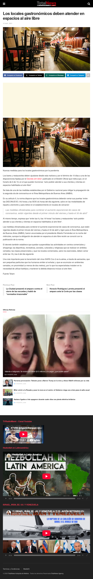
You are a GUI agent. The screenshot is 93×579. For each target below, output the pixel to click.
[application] (46, 476)
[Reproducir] (6, 498)
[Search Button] (89, 3)
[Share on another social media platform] (88, 75)
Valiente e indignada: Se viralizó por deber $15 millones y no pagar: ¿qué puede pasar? (37, 371)
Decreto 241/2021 (34, 178)
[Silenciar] (82, 498)
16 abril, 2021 (7, 23)
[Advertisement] (46, 100)
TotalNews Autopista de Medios (18, 573)
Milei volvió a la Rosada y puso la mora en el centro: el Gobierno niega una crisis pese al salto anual (52, 390)
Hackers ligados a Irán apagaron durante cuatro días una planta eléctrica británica (44, 399)
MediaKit (26, 569)
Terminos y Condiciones (11, 569)
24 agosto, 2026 (11, 374)
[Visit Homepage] (46, 3)
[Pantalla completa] (87, 498)
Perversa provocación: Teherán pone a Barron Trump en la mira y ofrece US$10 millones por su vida (51, 380)
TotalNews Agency (57, 573)
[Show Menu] (4, 3)
